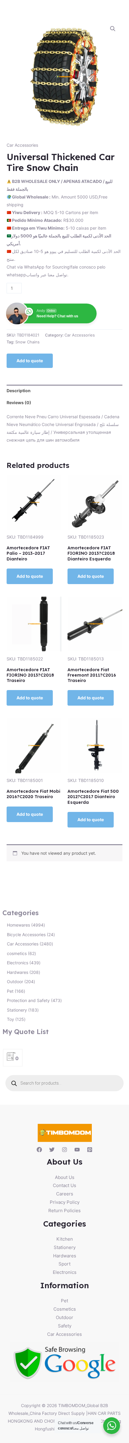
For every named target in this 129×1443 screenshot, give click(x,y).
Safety (64, 1326)
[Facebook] (39, 1149)
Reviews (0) (19, 402)
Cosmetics (64, 1309)
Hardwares (64, 1256)
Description (19, 390)
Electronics (64, 1272)
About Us (64, 1177)
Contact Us (64, 1185)
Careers (64, 1194)
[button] (112, 28)
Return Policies (64, 1210)
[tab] (65, 391)
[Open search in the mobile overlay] (64, 1083)
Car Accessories (22, 145)
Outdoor (64, 1317)
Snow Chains (27, 342)
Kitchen (64, 1239)
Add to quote (29, 360)
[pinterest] (89, 1149)
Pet (64, 1300)
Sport (64, 1264)
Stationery (65, 1247)
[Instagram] (64, 1149)
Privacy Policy (65, 1202)
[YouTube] (77, 1149)
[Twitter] (52, 1149)
